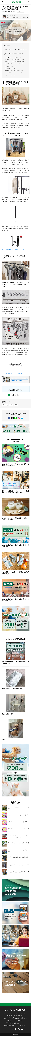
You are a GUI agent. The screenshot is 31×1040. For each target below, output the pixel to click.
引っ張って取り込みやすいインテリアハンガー (15, 59)
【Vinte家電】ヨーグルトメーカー (12, 68)
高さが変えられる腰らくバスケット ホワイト (14, 61)
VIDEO (14, 1015)
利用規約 (9, 1020)
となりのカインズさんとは (7, 1018)
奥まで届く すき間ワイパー (11, 66)
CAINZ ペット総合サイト (14, 1023)
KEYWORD (20, 1015)
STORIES (8, 1015)
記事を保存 (20, 11)
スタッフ (10, 11)
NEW (5, 1013)
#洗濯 (16, 404)
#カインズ (5, 404)
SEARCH (28, 2)
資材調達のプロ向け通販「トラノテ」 (11, 1025)
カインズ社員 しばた (11, 15)
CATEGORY (10, 1013)
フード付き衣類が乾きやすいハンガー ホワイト (15, 63)
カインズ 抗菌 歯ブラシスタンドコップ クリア (15, 72)
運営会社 (23, 1025)
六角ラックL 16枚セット (10, 75)
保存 (3, 22)
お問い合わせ (24, 1018)
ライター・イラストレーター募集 (14, 1017)
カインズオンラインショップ (20, 1022)
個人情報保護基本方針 (7, 1022)
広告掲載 (17, 1018)
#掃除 (11, 404)
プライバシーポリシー (17, 1020)
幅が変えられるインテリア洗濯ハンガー (13, 57)
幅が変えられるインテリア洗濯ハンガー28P (15, 373)
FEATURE (23, 1013)
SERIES (17, 1013)
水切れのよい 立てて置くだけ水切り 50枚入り (15, 70)
